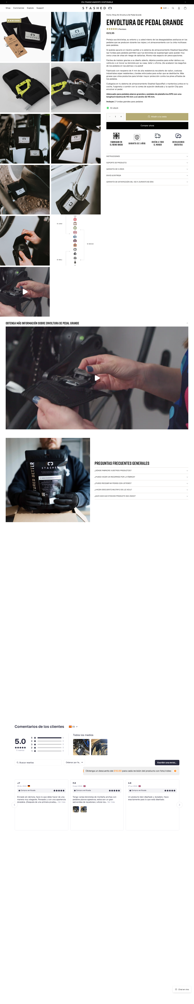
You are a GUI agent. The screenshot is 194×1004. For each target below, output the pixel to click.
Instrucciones (113, 156)
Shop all (115, 15)
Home (108, 15)
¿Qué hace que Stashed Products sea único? (115, 496)
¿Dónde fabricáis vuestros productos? (113, 470)
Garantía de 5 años (115, 169)
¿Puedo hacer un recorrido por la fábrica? (115, 477)
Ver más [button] (55, 802)
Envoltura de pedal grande (130, 15)
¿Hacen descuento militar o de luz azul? (113, 490)
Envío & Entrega (113, 175)
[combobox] (74, 762)
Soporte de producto (116, 163)
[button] (46, 737)
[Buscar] (173, 8)
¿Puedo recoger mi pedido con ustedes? (113, 483)
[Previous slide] (14, 805)
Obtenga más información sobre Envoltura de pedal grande (42, 323)
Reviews (122, 29)
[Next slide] (179, 805)
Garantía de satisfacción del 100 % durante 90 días (130, 182)
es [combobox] (73, 726)
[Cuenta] (179, 8)
